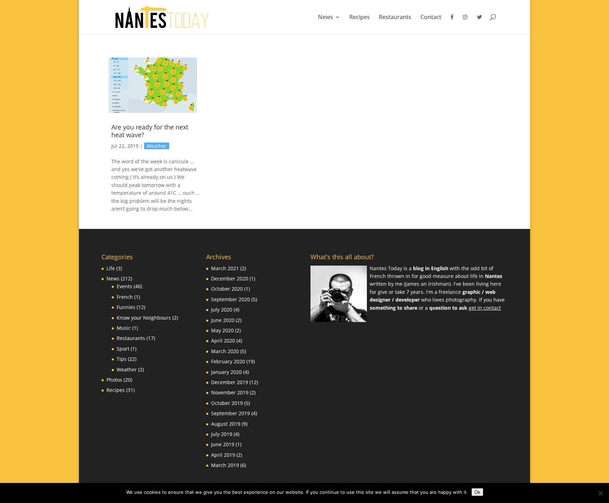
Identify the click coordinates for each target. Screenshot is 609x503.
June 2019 (222, 444)
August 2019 (225, 423)
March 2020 (225, 351)
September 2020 (230, 299)
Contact (430, 17)
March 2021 (225, 268)
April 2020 (223, 340)
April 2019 (223, 455)
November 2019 (229, 392)
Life (110, 268)
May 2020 (222, 330)
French (125, 296)
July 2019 (221, 434)
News (325, 17)
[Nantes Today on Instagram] (465, 24)
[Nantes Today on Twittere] (479, 24)
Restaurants (395, 17)
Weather (157, 146)
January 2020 (226, 372)
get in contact (485, 307)
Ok (477, 492)
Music (124, 328)
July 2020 (221, 309)
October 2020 (227, 288)
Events (124, 286)
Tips (122, 359)
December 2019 (229, 382)
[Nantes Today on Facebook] (452, 24)
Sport (123, 348)
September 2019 (230, 413)
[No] (600, 493)
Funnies (126, 307)
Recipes (359, 17)
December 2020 (229, 278)
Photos (114, 379)
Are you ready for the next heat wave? (149, 131)
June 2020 (222, 320)
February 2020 (228, 361)
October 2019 (227, 403)
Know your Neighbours (144, 317)
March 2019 (225, 465)
